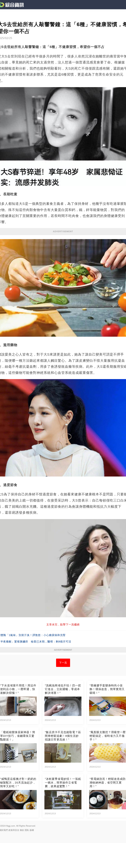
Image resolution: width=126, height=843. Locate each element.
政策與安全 (13, 830)
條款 (22, 830)
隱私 (27, 830)
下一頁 (63, 662)
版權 (32, 830)
